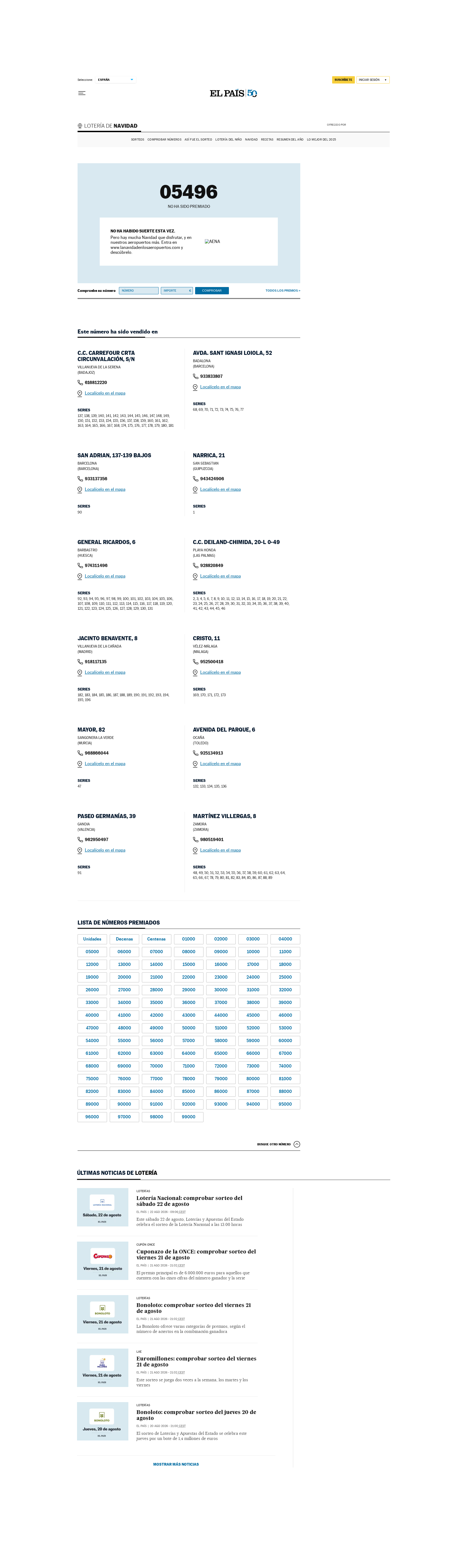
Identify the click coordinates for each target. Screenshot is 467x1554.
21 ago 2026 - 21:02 (167, 1265)
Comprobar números (164, 139)
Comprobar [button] (212, 290)
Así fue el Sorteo (198, 139)
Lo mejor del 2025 (321, 139)
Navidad (251, 139)
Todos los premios (282, 290)
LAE (139, 1351)
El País (141, 1212)
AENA (369, 124)
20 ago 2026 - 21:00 (168, 1426)
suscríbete (343, 80)
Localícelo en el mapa (105, 393)
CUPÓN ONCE (145, 1244)
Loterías (143, 1191)
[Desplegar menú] (82, 93)
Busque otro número (274, 1144)
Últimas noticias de (117, 1173)
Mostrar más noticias (176, 1464)
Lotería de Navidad (110, 126)
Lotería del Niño (228, 139)
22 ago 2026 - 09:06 (168, 1212)
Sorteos (137, 139)
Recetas (267, 139)
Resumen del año (290, 139)
